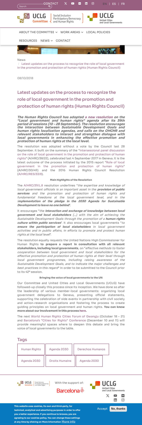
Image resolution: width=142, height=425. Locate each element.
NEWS (45, 40)
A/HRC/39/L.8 (33, 185)
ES (114, 4)
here (82, 311)
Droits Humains (60, 361)
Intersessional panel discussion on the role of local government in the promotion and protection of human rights (71, 154)
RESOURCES (28, 40)
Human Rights (31, 349)
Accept (102, 408)
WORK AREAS (70, 32)
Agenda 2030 (58, 349)
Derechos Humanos (91, 349)
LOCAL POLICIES (98, 32)
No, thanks (118, 408)
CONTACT (50, 3)
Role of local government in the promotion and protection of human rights (71, 164)
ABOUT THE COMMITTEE (37, 32)
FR (123, 4)
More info (68, 421)
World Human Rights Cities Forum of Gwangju (65, 316)
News (21, 60)
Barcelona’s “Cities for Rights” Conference (55, 320)
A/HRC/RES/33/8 (30, 174)
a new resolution (99, 117)
